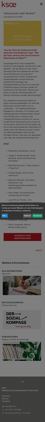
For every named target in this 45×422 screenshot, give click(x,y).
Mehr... (4, 216)
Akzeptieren (37, 216)
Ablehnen (27, 216)
